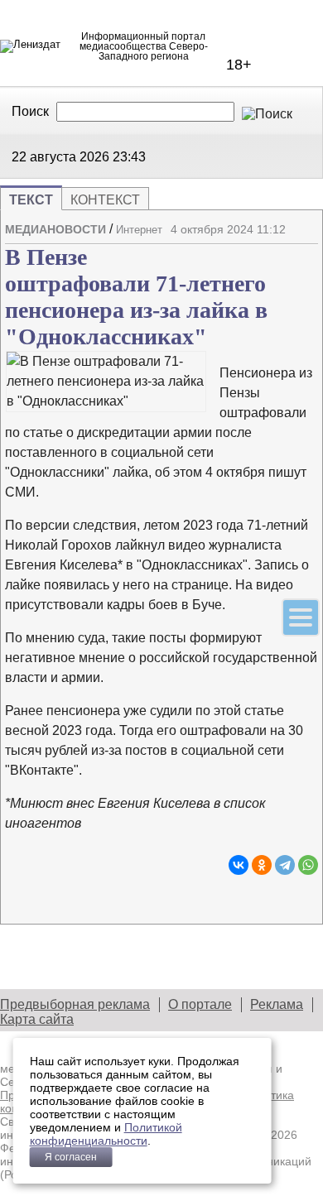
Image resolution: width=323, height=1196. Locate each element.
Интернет (139, 229)
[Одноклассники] (262, 865)
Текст (31, 200)
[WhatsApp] (308, 865)
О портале (200, 1004)
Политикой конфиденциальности (106, 1134)
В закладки (305, 247)
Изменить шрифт (276, 247)
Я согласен (71, 1157)
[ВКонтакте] (238, 865)
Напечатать (247, 247)
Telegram (196, 155)
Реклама (276, 1004)
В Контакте (175, 155)
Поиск (30, 111)
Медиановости (55, 229)
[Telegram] (285, 865)
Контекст (105, 200)
